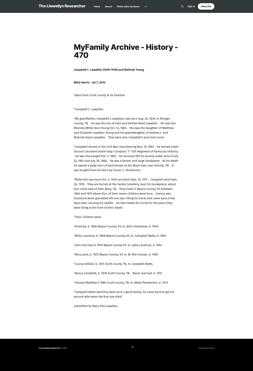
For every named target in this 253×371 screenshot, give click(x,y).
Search (108, 6)
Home (97, 6)
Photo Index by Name (128, 6)
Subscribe (206, 6)
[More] (145, 6)
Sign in (191, 6)
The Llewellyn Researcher (62, 6)
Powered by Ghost (206, 348)
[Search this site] (182, 6)
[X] (132, 347)
